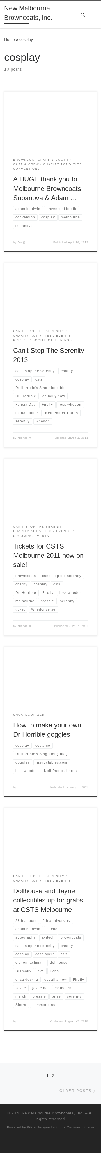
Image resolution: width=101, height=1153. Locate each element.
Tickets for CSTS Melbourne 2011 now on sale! (48, 556)
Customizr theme (80, 1127)
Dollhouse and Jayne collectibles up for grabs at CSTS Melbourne (48, 900)
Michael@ (24, 437)
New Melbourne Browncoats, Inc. (53, 1113)
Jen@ (22, 242)
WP (30, 1127)
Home (9, 39)
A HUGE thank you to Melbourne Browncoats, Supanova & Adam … (48, 189)
